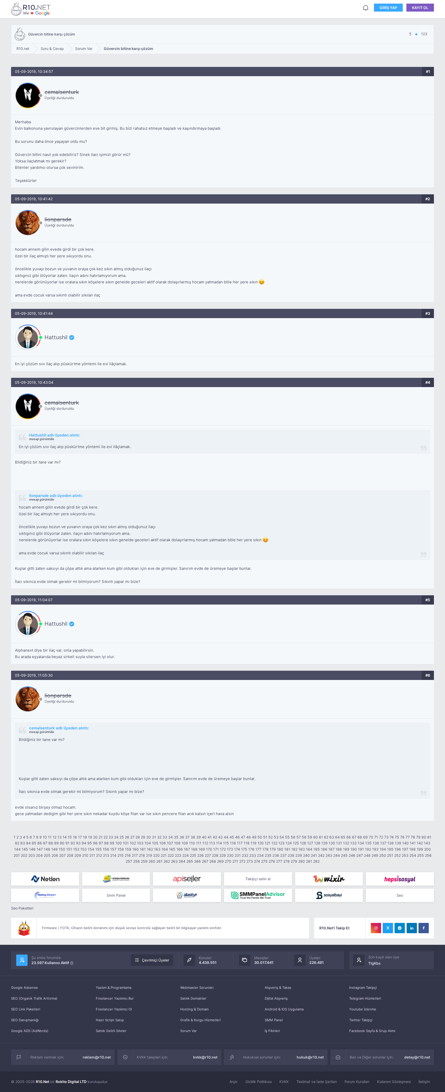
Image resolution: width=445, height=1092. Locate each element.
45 (231, 837)
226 (200, 855)
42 (215, 837)
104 (147, 843)
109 (185, 843)
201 (17, 855)
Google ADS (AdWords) (29, 1031)
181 (287, 849)
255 (420, 855)
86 (39, 843)
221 (164, 855)
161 (143, 849)
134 (361, 843)
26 (127, 837)
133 (353, 843)
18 (85, 837)
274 (257, 861)
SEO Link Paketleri (25, 1009)
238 (291, 855)
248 (367, 855)
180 (280, 849)
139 (398, 843)
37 (187, 837)
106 (162, 843)
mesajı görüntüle (41, 439)
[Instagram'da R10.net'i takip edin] (376, 928)
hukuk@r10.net (310, 1057)
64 (337, 837)
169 (202, 849)
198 (412, 849)
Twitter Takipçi (360, 1020)
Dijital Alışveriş (276, 998)
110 (192, 843)
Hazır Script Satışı (110, 1020)
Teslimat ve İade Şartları (316, 1081)
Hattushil (56, 337)
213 (106, 855)
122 (274, 843)
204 (39, 855)
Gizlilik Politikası (258, 1081)
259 (144, 861)
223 (178, 855)
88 (50, 843)
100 (118, 843)
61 (321, 837)
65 (343, 837)
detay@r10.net (417, 1057)
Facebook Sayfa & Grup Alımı (372, 1031)
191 (361, 849)
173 (230, 849)
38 (193, 837)
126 (303, 843)
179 (273, 849)
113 (212, 843)
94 (84, 843)
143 (427, 843)
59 (309, 837)
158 (120, 849)
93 (78, 843)
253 (405, 855)
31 (154, 837)
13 (59, 837)
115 (226, 843)
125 (296, 843)
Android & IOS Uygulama (284, 1009)
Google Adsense (24, 987)
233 (252, 855)
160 (135, 849)
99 (112, 843)
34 (170, 837)
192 (368, 849)
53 (276, 837)
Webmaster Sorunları (196, 987)
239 (298, 855)
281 (309, 861)
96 (95, 843)
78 (413, 837)
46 (237, 837)
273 (249, 861)
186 (324, 849)
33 (164, 837)
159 (128, 849)
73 (386, 837)
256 (428, 855)
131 (339, 843)
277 (279, 861)
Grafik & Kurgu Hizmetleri (200, 1020)
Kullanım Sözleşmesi (394, 1081)
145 (25, 849)
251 (390, 855)
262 (167, 861)
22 (106, 837)
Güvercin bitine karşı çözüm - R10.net (31, 9)
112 (205, 843)
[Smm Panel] (187, 879)
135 (368, 843)
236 (275, 855)
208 (70, 855)
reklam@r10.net (97, 1057)
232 (245, 855)
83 (22, 843)
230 (230, 855)
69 (365, 837)
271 (235, 861)
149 (54, 849)
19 (90, 837)
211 (92, 855)
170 (209, 849)
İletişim (424, 1081)
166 (179, 849)
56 (293, 837)
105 (155, 843)
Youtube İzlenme (362, 1009)
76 (402, 837)
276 (272, 861)
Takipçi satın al (257, 879)
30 (148, 837)
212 (99, 855)
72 (381, 837)
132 (346, 843)
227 (208, 855)
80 (424, 837)
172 (223, 849)
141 (413, 843)
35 (176, 837)
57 (298, 837)
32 (159, 837)
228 (215, 855)
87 (45, 843)
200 (427, 849)
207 (62, 855)
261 (159, 861)
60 (315, 837)
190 (353, 849)
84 (28, 843)
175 (244, 849)
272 (242, 861)
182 (294, 849)
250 (382, 855)
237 (283, 855)
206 (55, 855)
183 (301, 849)
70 (371, 837)
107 (170, 843)
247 (359, 855)
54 (281, 837)
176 (251, 849)
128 (317, 843)
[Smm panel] (258, 895)
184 (309, 849)
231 (238, 855)
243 (329, 855)
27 (132, 837)
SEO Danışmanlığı (25, 1020)
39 (198, 837)
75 (397, 837)
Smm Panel (116, 895)
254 (412, 855)
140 (405, 843)
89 (56, 843)
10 (45, 837)
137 (383, 843)
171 (216, 849)
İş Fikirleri (272, 1031)
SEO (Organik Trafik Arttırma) (34, 998)
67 (354, 837)
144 (17, 849)
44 (226, 837)
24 (116, 837)
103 (140, 843)
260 (152, 861)
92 (73, 843)
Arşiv (233, 1081)
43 (220, 837)
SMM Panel (274, 1020)
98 (106, 843)
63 (331, 837)
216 (128, 855)
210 (85, 855)
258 (136, 861)
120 (261, 843)
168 (194, 849)
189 (346, 849)
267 (205, 861)
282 (316, 861)
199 (420, 849)
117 (240, 843)
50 (260, 837)
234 (260, 855)
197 (405, 849)
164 (164, 849)
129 (324, 843)
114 (219, 843)
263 (174, 861)
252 (397, 855)
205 (47, 855)
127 (310, 843)
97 (101, 843)
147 (40, 849)
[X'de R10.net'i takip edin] (388, 928)
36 (181, 837)
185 (316, 849)
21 (100, 837)
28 (137, 837)
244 (336, 855)
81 (429, 837)
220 (156, 855)
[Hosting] (45, 879)
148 (47, 849)
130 (332, 843)
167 (187, 849)
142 (420, 843)
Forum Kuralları (357, 1081)
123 (281, 843)
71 (376, 837)
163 (157, 849)
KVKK (284, 1081)
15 (70, 837)
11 (50, 837)
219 (149, 855)
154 (91, 849)
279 (294, 861)
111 (198, 843)
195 (390, 849)
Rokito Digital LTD (71, 1081)
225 (193, 855)
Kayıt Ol (420, 7)
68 (359, 837)
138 (390, 843)
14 (65, 837)
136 (376, 843)
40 (204, 837)
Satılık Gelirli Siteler (111, 1031)
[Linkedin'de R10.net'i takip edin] (412, 928)
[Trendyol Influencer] (329, 879)
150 (62, 849)
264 (182, 861)
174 (237, 849)
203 (31, 855)
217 (135, 855)
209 (77, 855)
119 (253, 843)
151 (69, 849)
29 (143, 837)
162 (150, 849)
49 (254, 837)
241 (314, 855)
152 (76, 849)
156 (106, 849)
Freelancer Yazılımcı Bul (114, 998)
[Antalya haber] (116, 879)
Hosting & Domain (194, 1009)
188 (339, 849)
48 (248, 837)
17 (80, 837)
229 (222, 855)
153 (83, 849)
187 (331, 849)
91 (67, 843)
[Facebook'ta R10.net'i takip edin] (423, 928)
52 (270, 837)
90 (62, 843)
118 (247, 843)
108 (177, 843)
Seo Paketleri (22, 908)
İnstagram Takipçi (363, 987)
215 (120, 855)
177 (258, 849)
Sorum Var (188, 1031)
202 (24, 855)
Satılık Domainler (193, 998)
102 (133, 843)
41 (210, 837)
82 (17, 843)
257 (129, 861)
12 (54, 837)
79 (418, 837)
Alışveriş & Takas (278, 987)
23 (111, 837)
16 (75, 837)
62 (326, 837)
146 (32, 849)
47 (243, 837)
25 (121, 837)
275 (264, 861)
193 (375, 849)
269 (220, 861)
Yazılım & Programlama (113, 987)
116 (233, 843)
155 (98, 849)
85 (34, 843)
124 (289, 843)
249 (375, 855)
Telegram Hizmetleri (365, 998)
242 (321, 855)
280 (301, 861)
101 (126, 843)
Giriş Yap (388, 7)
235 (268, 855)
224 (185, 855)
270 (228, 861)
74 (392, 837)
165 (172, 849)
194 (383, 849)
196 (398, 849)
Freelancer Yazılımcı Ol (114, 1009)
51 (265, 837)
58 (304, 837)
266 (197, 861)
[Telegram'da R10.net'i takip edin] (400, 928)
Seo (400, 895)
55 (287, 837)
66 (348, 837)
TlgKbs (374, 963)
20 (95, 837)
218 (142, 855)
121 (267, 843)
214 (113, 855)
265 (189, 861)
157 (113, 849)
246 (352, 855)
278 (286, 861)
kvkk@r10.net (205, 1057)
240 (306, 855)
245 (344, 855)
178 (265, 849)
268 (212, 861)
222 (171, 855)
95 (89, 843)
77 (408, 837)
